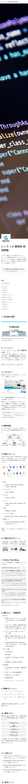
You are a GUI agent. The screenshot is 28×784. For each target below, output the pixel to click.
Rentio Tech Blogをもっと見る (9, 605)
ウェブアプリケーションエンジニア (13, 691)
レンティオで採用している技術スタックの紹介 (14, 529)
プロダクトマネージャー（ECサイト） (14, 694)
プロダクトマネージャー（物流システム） (13, 698)
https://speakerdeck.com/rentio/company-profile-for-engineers (12, 339)
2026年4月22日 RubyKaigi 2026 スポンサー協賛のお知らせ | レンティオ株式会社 (15, 757)
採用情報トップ (17, 704)
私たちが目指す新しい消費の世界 (13, 364)
